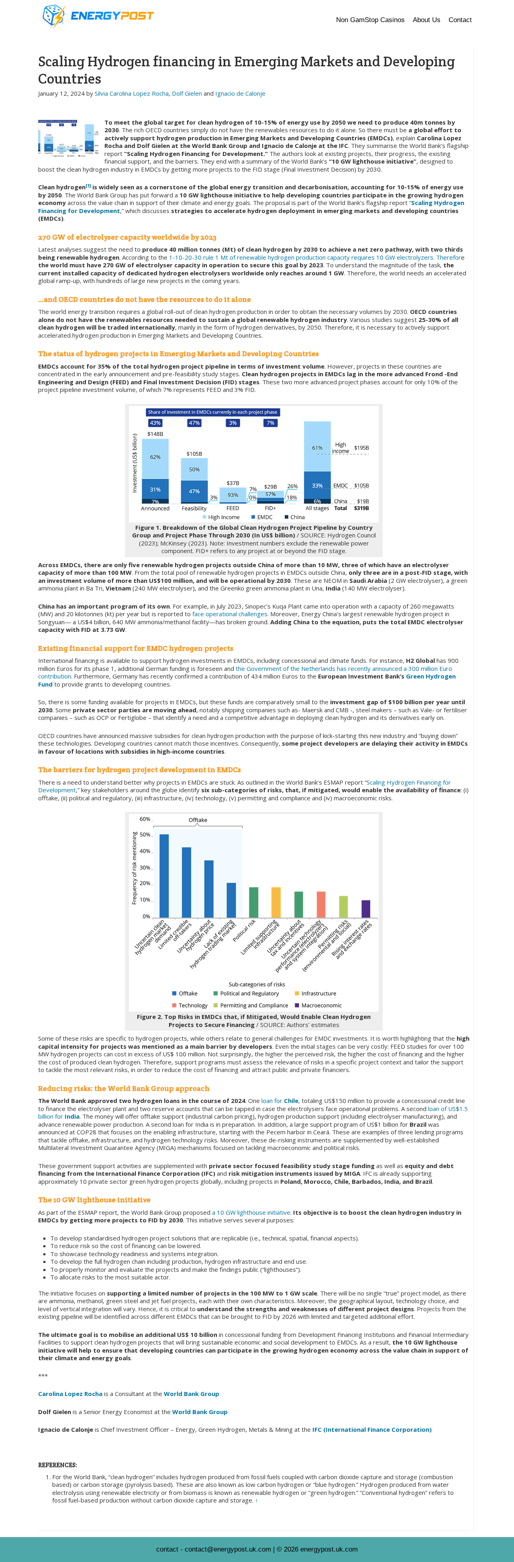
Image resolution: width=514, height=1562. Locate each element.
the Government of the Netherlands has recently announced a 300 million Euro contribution (245, 672)
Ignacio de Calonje (240, 93)
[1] (88, 185)
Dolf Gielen (187, 93)
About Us (427, 20)
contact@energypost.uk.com (228, 1549)
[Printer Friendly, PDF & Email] (51, 116)
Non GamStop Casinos (370, 20)
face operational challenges (229, 614)
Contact (460, 20)
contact (167, 1549)
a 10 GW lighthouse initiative (251, 1212)
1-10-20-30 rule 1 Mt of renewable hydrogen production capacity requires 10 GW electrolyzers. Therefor (315, 257)
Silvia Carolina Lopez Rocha (132, 93)
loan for (272, 1101)
